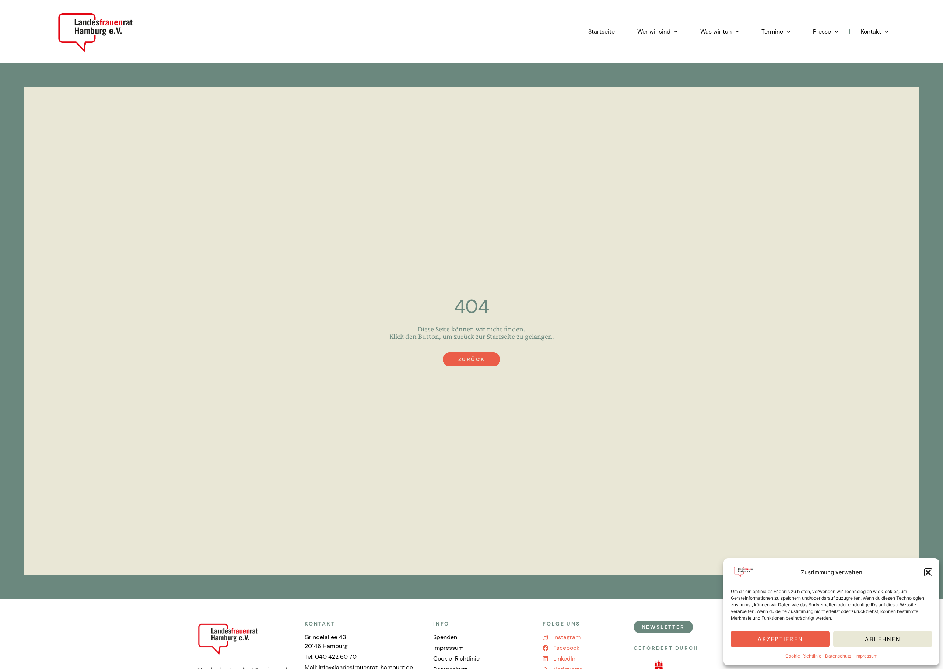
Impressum (866, 656)
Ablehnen (883, 639)
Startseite (601, 31)
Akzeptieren (780, 639)
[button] (928, 572)
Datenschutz (838, 656)
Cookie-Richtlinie (803, 656)
